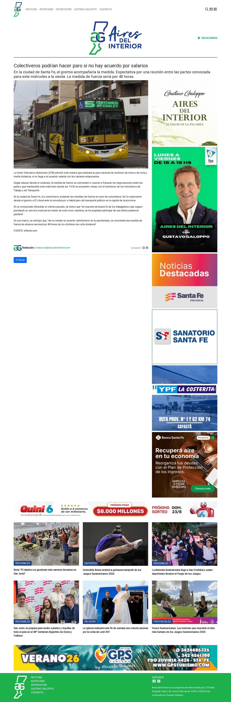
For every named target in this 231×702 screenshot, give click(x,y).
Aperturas (46, 9)
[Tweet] (144, 247)
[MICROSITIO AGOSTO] (184, 281)
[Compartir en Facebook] (147, 247)
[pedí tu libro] (184, 113)
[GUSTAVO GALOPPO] (184, 200)
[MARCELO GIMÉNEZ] (115, 657)
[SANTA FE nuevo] (184, 337)
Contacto (105, 9)
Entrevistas (64, 9)
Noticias (31, 9)
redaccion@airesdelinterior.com (53, 247)
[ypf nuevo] (184, 398)
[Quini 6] (115, 508)
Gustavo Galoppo (85, 9)
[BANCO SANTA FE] (184, 465)
